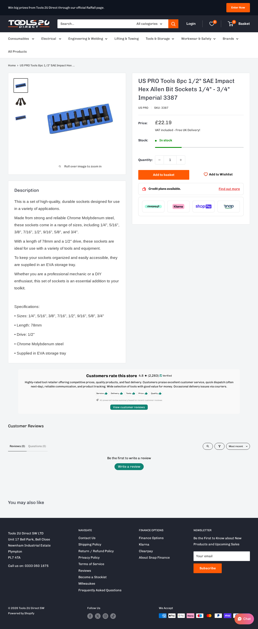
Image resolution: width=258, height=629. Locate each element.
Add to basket (163, 175)
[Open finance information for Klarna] (178, 206)
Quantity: (145, 160)
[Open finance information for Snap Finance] (228, 206)
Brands (228, 39)
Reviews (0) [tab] (17, 446)
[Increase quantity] (181, 160)
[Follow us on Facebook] (90, 616)
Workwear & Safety (196, 39)
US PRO (143, 108)
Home (12, 65)
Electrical (49, 39)
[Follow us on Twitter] (98, 616)
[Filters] (219, 446)
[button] (244, 619)
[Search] (173, 23)
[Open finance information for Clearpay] (153, 206)
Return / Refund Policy (96, 551)
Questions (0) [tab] (37, 446)
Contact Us (87, 538)
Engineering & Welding (85, 39)
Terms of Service (91, 564)
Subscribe (208, 568)
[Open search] (208, 446)
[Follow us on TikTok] (113, 616)
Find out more (229, 189)
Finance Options (151, 538)
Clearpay (146, 551)
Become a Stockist (92, 577)
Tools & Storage (158, 39)
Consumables (19, 39)
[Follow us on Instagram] (105, 616)
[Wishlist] (212, 24)
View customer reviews (129, 407)
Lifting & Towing (126, 39)
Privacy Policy (89, 557)
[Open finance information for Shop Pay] (203, 206)
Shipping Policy (89, 544)
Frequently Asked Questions (100, 590)
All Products (17, 51)
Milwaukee (86, 583)
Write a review (129, 466)
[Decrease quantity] (159, 160)
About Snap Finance (154, 557)
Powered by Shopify (21, 613)
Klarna (144, 544)
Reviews (84, 571)
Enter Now (238, 7)
